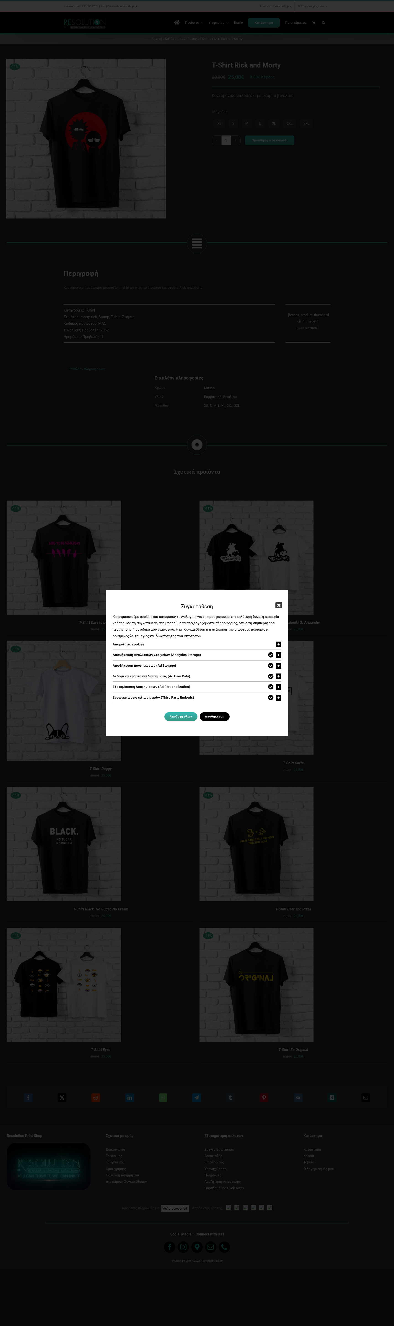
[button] (197, 644)
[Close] (279, 605)
